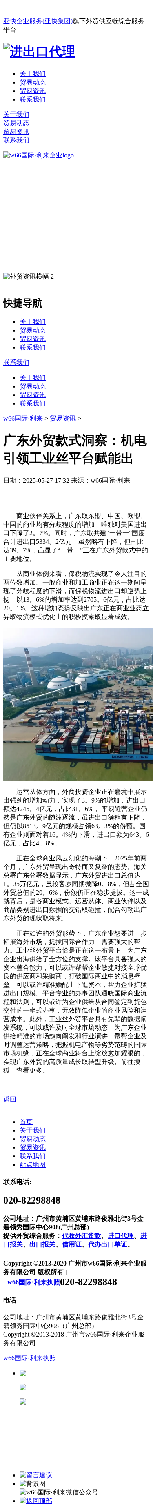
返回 (9, 1099)
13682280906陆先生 (90, 1401)
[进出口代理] (39, 51)
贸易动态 (33, 82)
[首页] (38, 155)
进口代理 (121, 1235)
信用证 (72, 1244)
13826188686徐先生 (90, 1373)
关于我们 (33, 73)
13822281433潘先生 (90, 1387)
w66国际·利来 (23, 418)
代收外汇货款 (81, 1235)
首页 (26, 1121)
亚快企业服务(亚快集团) (38, 21)
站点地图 (33, 1164)
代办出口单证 (107, 1244)
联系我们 (33, 99)
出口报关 (42, 1244)
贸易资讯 (33, 90)
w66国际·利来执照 (33, 1282)
